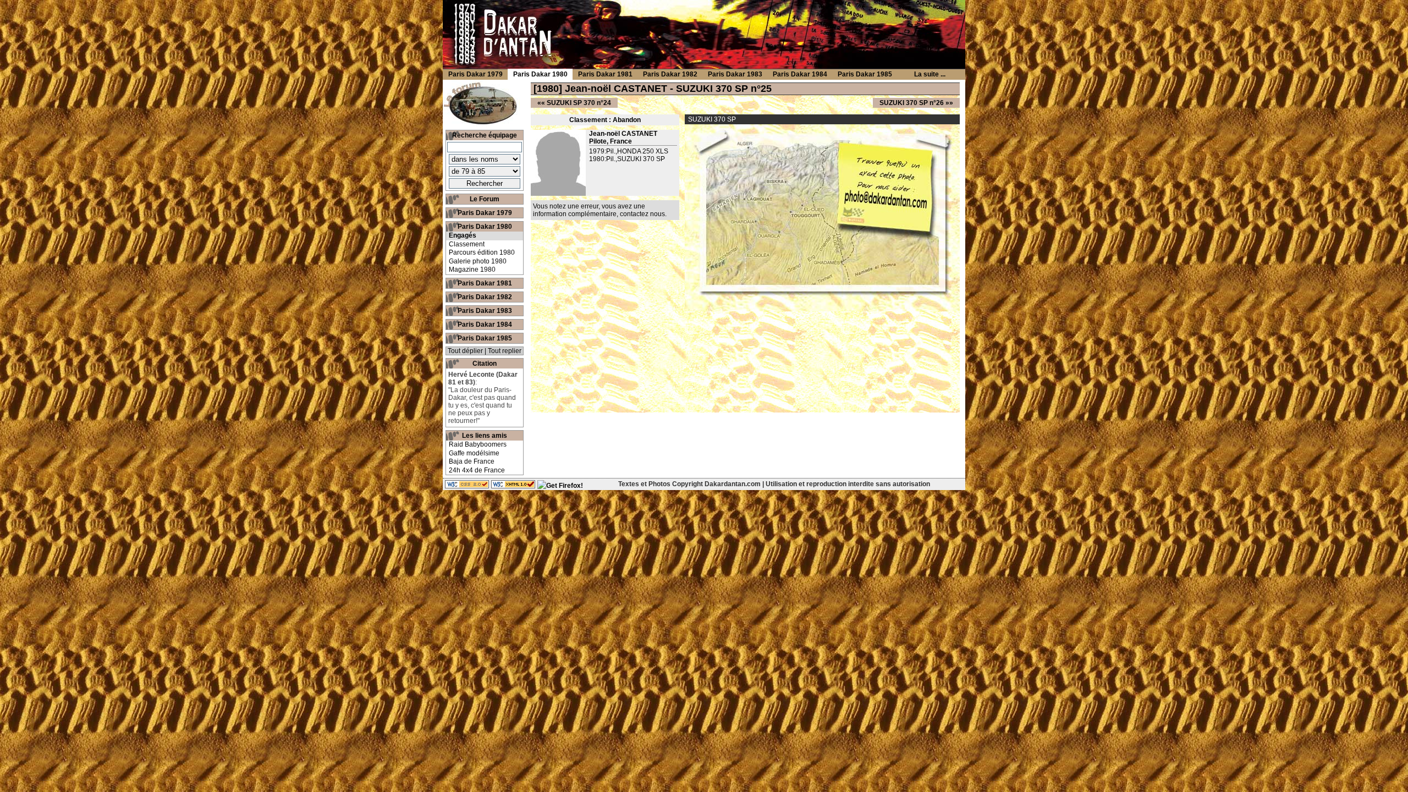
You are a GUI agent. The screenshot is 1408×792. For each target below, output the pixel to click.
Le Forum (484, 199)
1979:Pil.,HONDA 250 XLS (628, 151)
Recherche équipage (484, 135)
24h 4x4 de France (477, 470)
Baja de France (471, 461)
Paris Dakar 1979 (485, 213)
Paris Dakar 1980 (485, 226)
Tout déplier (465, 351)
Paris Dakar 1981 (485, 283)
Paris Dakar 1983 (485, 311)
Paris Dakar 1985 (485, 338)
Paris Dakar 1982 (485, 297)
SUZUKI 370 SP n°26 (911, 103)
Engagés (462, 235)
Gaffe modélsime (474, 453)
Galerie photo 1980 (478, 261)
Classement (467, 244)
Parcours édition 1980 (482, 252)
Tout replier (504, 351)
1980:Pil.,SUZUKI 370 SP (627, 159)
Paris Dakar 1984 (485, 324)
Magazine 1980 (472, 269)
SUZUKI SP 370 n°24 (579, 103)
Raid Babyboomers (478, 444)
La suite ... (929, 74)
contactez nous (642, 214)
